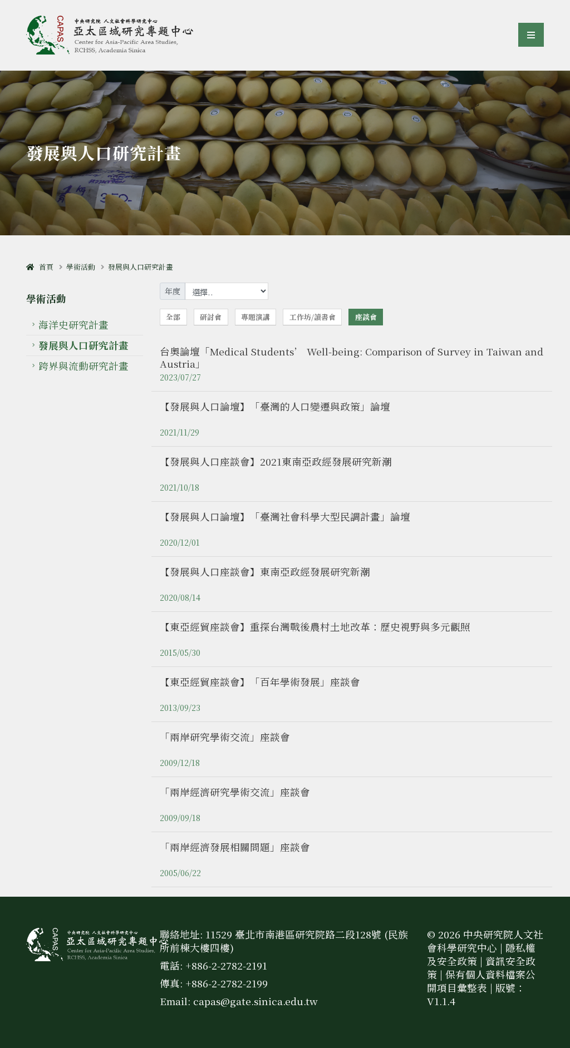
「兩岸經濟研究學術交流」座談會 (235, 792)
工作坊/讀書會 (312, 317)
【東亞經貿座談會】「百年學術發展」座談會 (260, 682)
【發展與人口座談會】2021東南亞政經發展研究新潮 (276, 461)
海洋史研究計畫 (73, 325)
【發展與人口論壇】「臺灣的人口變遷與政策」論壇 (275, 406)
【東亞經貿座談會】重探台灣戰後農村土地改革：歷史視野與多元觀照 (315, 627)
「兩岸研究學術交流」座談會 (225, 737)
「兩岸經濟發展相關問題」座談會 (235, 847)
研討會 (211, 317)
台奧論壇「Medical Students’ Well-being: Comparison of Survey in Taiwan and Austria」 (351, 357)
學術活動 (80, 266)
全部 (173, 317)
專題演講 (255, 317)
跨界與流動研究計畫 (83, 366)
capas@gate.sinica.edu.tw (255, 1001)
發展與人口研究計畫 (140, 266)
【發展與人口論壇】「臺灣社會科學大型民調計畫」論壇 (285, 516)
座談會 (366, 317)
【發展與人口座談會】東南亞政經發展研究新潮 (265, 572)
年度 (172, 290)
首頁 (43, 266)
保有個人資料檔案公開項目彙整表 (481, 981)
